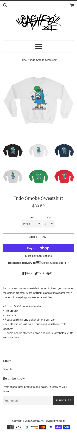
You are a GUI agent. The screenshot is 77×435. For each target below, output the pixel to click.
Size (49, 217)
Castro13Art (37, 421)
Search (7, 369)
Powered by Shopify (54, 421)
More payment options (38, 255)
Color (31, 217)
